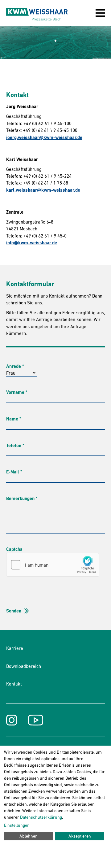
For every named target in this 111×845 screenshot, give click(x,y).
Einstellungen (17, 825)
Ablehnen (28, 836)
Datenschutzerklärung (41, 817)
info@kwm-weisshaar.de (31, 243)
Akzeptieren (79, 836)
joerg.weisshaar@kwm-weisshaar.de (44, 137)
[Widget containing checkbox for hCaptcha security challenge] (52, 565)
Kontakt (14, 683)
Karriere (14, 648)
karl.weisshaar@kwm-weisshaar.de (43, 190)
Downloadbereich (23, 666)
